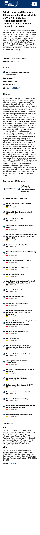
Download (12, 463)
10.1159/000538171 (13, 88)
